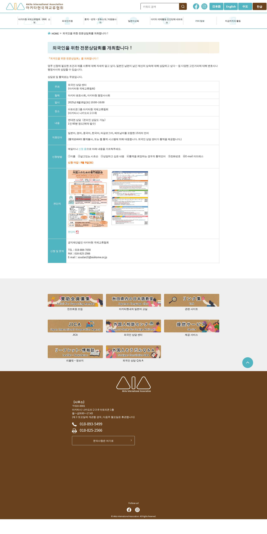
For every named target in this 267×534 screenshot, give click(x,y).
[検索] (183, 6)
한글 (259, 6)
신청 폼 (82, 149)
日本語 (216, 6)
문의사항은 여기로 (104, 440)
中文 (245, 6)
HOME (55, 33)
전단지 (71, 231)
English (231, 6)
